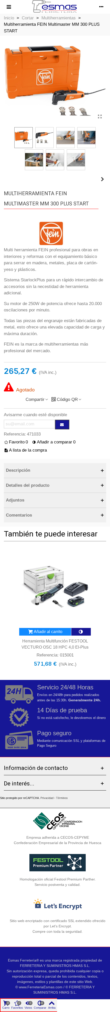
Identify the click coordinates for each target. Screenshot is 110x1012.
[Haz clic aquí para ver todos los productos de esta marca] (51, 233)
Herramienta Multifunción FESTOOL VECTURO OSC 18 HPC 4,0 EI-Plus (55, 644)
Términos (62, 797)
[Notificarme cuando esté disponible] (62, 424)
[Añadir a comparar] (81, 632)
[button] (55, 470)
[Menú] (9, 7)
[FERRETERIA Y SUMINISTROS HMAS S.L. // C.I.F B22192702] (55, 7)
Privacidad (46, 797)
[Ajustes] (101, 7)
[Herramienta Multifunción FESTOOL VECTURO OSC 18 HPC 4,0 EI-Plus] (102, 179)
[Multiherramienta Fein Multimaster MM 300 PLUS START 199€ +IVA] (100, 117)
